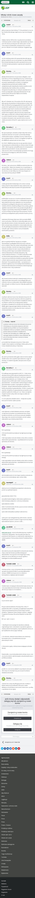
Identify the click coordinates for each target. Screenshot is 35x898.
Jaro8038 (9, 527)
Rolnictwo (4, 841)
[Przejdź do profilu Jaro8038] (3, 528)
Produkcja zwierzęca (7, 831)
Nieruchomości (5, 809)
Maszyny (3, 802)
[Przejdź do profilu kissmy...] (3, 72)
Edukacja (4, 777)
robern (8, 160)
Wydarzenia (4, 873)
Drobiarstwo (5, 774)
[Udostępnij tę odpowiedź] (32, 26)
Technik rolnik (11, 564)
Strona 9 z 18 (17, 20)
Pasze (3, 815)
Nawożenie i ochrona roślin (9, 806)
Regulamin (4, 892)
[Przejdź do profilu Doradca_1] (3, 128)
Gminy (3, 786)
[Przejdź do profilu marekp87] (3, 483)
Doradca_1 (9, 127)
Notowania (4, 812)
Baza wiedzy (5, 764)
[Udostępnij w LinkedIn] (16, 748)
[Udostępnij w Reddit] (13, 748)
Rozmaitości (5, 847)
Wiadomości (5, 870)
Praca (3, 819)
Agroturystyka (5, 758)
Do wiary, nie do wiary (7, 770)
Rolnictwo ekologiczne (7, 844)
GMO (2, 790)
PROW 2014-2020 (6, 838)
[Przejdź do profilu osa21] (3, 53)
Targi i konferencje (6, 854)
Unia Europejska (27, 17)
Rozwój (3, 851)
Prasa (3, 822)
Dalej (29, 20)
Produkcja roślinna (6, 828)
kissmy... (9, 71)
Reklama (3, 883)
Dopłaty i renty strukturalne (9, 767)
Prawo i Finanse (6, 825)
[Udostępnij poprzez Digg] (7, 748)
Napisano (13, 26)
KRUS (3, 796)
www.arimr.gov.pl (6, 532)
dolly (8, 236)
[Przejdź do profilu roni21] (3, 25)
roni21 (8, 24)
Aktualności (4, 761)
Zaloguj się (17, 729)
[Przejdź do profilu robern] (3, 160)
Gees (10, 17)
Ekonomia (4, 783)
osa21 (8, 53)
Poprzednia (7, 20)
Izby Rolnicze (5, 793)
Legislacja (4, 799)
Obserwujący (16, 736)
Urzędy (3, 863)
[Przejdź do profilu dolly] (3, 237)
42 (32, 736)
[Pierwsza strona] (2, 20)
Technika (4, 857)
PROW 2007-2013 (6, 835)
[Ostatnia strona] (33, 20)
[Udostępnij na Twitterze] (2, 748)
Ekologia (3, 780)
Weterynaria (4, 867)
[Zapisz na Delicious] (10, 748)
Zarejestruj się (17, 718)
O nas (3, 895)
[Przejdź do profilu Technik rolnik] (3, 564)
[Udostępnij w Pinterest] (19, 748)
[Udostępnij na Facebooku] (5, 748)
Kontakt (3, 881)
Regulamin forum (6, 889)
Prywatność (4, 886)
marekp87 (9, 482)
